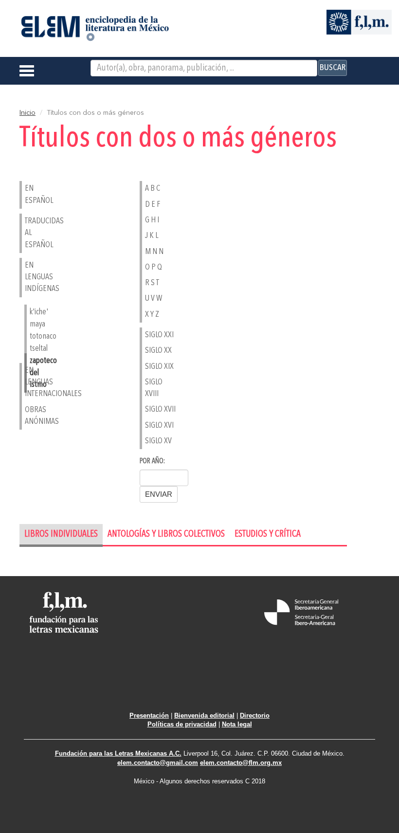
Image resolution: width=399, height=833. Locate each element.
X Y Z (152, 314)
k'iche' (39, 312)
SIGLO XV (158, 441)
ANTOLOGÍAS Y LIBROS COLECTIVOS (166, 534)
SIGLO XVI (159, 425)
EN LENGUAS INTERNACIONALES (41, 382)
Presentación (149, 715)
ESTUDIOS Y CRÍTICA (268, 534)
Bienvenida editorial (204, 715)
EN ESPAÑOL (39, 194)
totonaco (43, 336)
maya (37, 324)
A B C (152, 188)
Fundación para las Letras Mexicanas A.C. (118, 753)
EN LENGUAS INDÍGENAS (41, 277)
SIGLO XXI (159, 335)
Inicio (27, 112)
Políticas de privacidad (182, 724)
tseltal (39, 348)
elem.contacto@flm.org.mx (241, 762)
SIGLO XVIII (154, 388)
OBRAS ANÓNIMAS (41, 416)
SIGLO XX (158, 350)
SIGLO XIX (159, 366)
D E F (152, 204)
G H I (152, 220)
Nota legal (237, 724)
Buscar (332, 67)
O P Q (153, 267)
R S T (152, 283)
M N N (154, 252)
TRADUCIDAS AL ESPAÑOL (41, 233)
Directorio (255, 715)
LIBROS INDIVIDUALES (61, 534)
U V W (153, 298)
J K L (151, 236)
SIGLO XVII (160, 409)
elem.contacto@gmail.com (157, 762)
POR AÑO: (152, 461)
